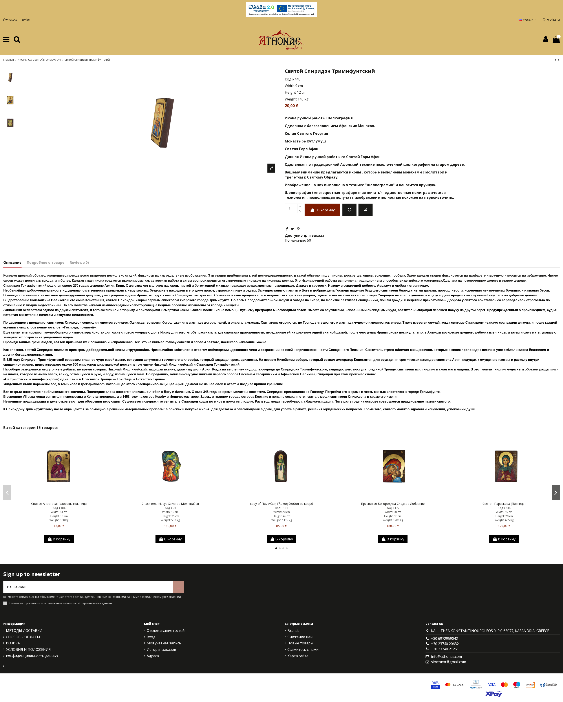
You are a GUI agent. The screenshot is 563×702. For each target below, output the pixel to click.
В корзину (326, 210)
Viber (27, 20)
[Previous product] (556, 59)
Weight (291, 99)
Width (289, 85)
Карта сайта (297, 655)
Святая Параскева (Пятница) (504, 503)
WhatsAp (11, 20)
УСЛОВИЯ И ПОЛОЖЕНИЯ (28, 649)
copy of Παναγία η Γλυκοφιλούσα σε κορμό (281, 503)
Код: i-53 (170, 508)
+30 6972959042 (444, 638)
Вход (151, 637)
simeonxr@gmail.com (448, 661)
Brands (293, 630)
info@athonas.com (446, 656)
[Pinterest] (298, 228)
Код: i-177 (393, 508)
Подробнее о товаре (45, 262)
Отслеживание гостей (166, 630)
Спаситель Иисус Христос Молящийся (170, 503)
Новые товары (300, 643)
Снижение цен (300, 637)
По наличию (295, 240)
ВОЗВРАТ (14, 643)
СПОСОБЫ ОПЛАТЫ (23, 637)
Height (290, 92)
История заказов (161, 649)
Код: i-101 (281, 508)
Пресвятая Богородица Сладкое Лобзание (393, 503)
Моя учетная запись (164, 643)
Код (288, 79)
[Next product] (559, 59)
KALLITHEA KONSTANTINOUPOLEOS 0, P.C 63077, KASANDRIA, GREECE (490, 630)
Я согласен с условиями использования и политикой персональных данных (60, 603)
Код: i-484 (59, 508)
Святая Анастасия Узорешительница (59, 503)
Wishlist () (553, 20)
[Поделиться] (287, 228)
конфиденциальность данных (32, 655)
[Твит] (292, 228)
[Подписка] (178, 587)
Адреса (153, 655)
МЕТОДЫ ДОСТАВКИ (24, 630)
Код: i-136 (504, 508)
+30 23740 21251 (445, 649)
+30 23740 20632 (445, 643)
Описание (12, 262)
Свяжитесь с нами (302, 649)
